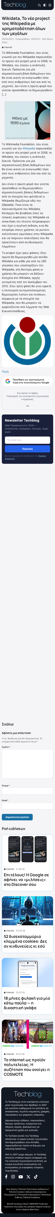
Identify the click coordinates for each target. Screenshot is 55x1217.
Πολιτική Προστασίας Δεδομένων (33, 1189)
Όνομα (6, 785)
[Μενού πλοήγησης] (50, 5)
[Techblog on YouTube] (20, 1176)
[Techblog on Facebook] (6, 1176)
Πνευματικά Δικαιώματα (29, 1194)
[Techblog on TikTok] (36, 1176)
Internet (8, 47)
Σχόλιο (6, 747)
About (25, 1204)
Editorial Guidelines (32, 1197)
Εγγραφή (27, 448)
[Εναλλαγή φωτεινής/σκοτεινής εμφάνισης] (44, 5)
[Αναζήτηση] (39, 5)
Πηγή (5, 371)
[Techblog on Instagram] (13, 1176)
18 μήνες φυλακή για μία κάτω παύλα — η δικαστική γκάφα (27, 1002)
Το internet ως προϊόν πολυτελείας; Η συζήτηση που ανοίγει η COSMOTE (27, 1067)
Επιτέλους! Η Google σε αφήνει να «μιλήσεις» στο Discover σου (26, 879)
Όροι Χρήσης (11, 1189)
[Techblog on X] (28, 1176)
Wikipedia (28, 148)
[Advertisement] (27, 593)
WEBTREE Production (39, 1204)
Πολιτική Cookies (16, 1192)
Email (5, 800)
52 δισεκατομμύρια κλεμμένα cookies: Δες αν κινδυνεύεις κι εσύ (25, 941)
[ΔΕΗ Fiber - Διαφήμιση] (27, 120)
